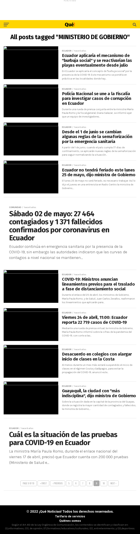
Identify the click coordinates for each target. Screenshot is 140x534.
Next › (113, 483)
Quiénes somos (70, 520)
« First (43, 483)
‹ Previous (57, 483)
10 (104, 483)
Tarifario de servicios (70, 516)
